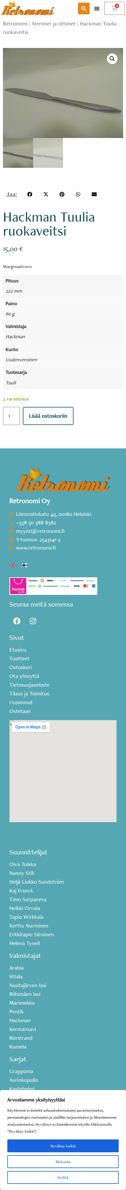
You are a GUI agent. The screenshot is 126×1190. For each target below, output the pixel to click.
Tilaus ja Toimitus (29, 694)
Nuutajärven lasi (27, 985)
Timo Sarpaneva (28, 899)
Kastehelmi (22, 1089)
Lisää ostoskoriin (48, 415)
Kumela (17, 1047)
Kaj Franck (21, 891)
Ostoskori (20, 667)
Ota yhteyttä (24, 676)
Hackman (15, 336)
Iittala (16, 977)
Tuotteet (19, 659)
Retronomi (15, 23)
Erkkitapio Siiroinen (31, 934)
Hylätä (63, 1177)
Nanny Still (21, 873)
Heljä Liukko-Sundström (36, 882)
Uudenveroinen (21, 359)
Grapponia (21, 1071)
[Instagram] (32, 621)
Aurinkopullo (23, 1080)
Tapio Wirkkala (26, 917)
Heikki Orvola (24, 908)
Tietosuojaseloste (29, 685)
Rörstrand (21, 1038)
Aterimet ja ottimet (54, 23)
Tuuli (11, 382)
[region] (63, 1140)
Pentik (16, 1012)
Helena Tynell (24, 943)
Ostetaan (20, 711)
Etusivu (17, 650)
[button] (97, 8)
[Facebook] (16, 621)
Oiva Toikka (22, 864)
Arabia (16, 968)
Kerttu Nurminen (28, 926)
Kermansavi (22, 1029)
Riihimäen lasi (24, 994)
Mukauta (63, 1161)
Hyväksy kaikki (63, 1145)
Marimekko (22, 1003)
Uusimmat (21, 702)
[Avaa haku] (84, 8)
